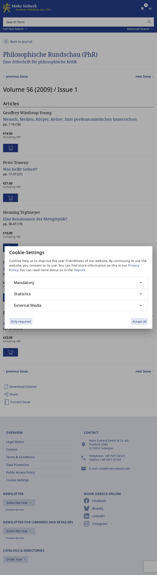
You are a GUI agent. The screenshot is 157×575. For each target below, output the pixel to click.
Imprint (79, 270)
